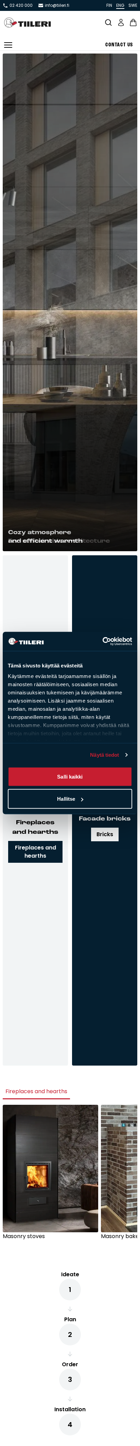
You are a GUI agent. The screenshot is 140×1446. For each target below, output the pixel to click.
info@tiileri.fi (57, 5)
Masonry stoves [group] (24, 1236)
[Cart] (133, 22)
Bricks (105, 834)
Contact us (119, 45)
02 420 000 (21, 5)
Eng (120, 5)
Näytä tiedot (104, 755)
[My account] (121, 22)
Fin (109, 5)
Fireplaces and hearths (35, 852)
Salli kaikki (70, 776)
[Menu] (8, 45)
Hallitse (66, 799)
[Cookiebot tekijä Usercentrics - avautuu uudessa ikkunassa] (102, 641)
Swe (132, 5)
